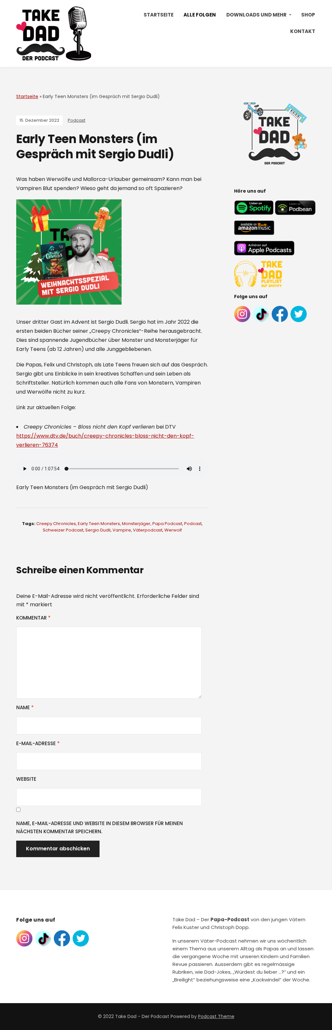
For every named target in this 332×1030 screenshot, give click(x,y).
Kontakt (302, 31)
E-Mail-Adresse (38, 743)
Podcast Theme (216, 1016)
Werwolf (173, 530)
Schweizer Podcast (63, 530)
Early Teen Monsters (99, 524)
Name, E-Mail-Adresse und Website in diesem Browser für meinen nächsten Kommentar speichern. (99, 827)
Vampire (122, 530)
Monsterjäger (136, 524)
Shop (308, 14)
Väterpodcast (147, 530)
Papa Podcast (167, 524)
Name (25, 707)
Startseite (158, 14)
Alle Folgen (200, 14)
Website (26, 779)
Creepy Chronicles (56, 524)
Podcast (76, 120)
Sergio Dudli (98, 530)
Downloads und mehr (256, 14)
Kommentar (33, 617)
